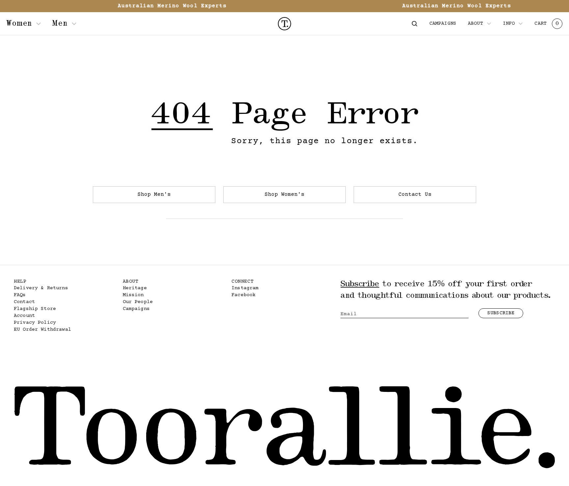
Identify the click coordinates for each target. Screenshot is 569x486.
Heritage (135, 288)
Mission (133, 295)
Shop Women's (284, 194)
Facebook (243, 295)
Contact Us (414, 194)
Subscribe (500, 313)
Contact (24, 302)
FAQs (20, 295)
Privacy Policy (35, 322)
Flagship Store (35, 309)
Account (24, 316)
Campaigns (136, 309)
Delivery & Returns (41, 288)
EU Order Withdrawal (42, 329)
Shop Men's (154, 194)
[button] (414, 23)
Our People (138, 302)
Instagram (244, 288)
